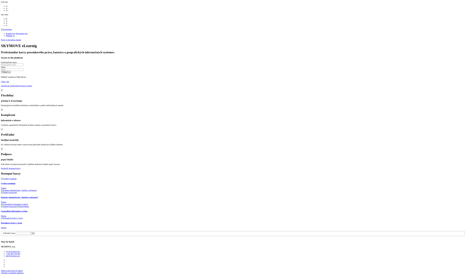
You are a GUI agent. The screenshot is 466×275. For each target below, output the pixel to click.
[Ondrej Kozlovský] (9, 193)
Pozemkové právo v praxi (11, 223)
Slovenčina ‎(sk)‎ (22, 34)
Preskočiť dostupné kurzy (11, 168)
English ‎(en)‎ (10, 34)
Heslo (3, 67)
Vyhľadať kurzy (9, 233)
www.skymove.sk (13, 251)
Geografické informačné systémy (14, 211)
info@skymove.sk (13, 256)
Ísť (33, 233)
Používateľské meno (9, 62)
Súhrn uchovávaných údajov (12, 271)
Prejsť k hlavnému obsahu (11, 40)
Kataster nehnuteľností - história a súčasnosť (19, 197)
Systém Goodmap (8, 183)
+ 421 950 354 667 (13, 254)
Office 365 (5, 82)
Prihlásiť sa (10, 36)
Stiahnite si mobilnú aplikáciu (12, 273)
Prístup (3, 188)
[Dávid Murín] (23, 206)
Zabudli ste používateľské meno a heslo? (16, 86)
